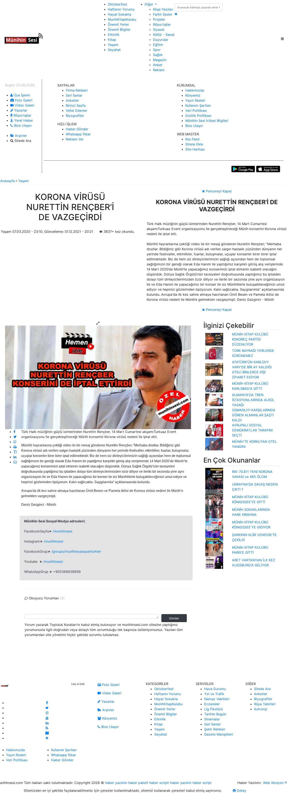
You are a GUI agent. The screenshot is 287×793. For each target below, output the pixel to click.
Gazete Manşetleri (218, 734)
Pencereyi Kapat (218, 191)
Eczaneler (212, 704)
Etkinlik (113, 34)
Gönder (174, 618)
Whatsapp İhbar (78, 134)
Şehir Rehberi (214, 729)
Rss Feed (192, 139)
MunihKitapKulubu (122, 19)
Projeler (159, 19)
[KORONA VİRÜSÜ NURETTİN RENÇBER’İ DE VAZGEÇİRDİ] (98, 377)
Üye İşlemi (21, 95)
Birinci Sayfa (76, 105)
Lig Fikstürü (213, 709)
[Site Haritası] (47, 733)
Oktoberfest (117, 4)
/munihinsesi (62, 531)
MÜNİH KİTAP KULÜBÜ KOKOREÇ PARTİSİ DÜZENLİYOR (250, 339)
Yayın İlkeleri (195, 100)
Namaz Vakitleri (216, 699)
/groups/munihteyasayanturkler (76, 551)
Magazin (159, 60)
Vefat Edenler (76, 110)
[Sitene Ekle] (47, 738)
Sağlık (158, 55)
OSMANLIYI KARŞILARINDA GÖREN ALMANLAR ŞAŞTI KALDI (253, 415)
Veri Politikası (196, 110)
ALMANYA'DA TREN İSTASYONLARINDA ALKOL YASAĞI (253, 400)
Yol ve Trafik (214, 694)
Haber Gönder (77, 129)
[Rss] (47, 728)
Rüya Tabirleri (265, 704)
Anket (157, 65)
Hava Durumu (215, 689)
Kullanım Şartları (198, 105)
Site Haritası (195, 149)
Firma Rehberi (77, 90)
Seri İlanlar (74, 95)
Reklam (159, 70)
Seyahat (114, 50)
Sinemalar (212, 719)
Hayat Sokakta (119, 14)
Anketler (72, 100)
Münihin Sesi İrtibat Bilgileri (206, 120)
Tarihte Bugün (215, 714)
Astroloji (260, 709)
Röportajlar (162, 24)
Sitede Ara (262, 689)
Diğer (149, 4)
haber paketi (138, 783)
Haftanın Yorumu (121, 9)
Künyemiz (192, 95)
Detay (241, 790)
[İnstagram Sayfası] (47, 713)
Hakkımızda (194, 90)
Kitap (112, 39)
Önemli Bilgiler (119, 29)
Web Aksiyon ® (275, 783)
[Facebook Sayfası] (47, 703)
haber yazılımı (116, 783)
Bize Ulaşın (22, 125)
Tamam (257, 790)
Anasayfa (8, 181)
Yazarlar (20, 110)
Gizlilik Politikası (198, 115)
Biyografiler (75, 115)
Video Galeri (24, 105)
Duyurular (160, 39)
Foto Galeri (23, 100)
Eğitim (158, 45)
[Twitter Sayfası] (47, 708)
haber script (202, 783)
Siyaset (159, 29)
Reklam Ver (75, 139)
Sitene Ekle (194, 144)
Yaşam (113, 45)
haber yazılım (180, 783)
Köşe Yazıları (163, 9)
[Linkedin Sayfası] (47, 723)
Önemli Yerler (118, 24)
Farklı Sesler (162, 14)
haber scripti (159, 783)
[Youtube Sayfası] (47, 718)
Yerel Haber (23, 120)
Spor (157, 50)
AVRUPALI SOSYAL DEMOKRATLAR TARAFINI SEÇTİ (252, 430)
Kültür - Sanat (164, 34)
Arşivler (20, 135)
